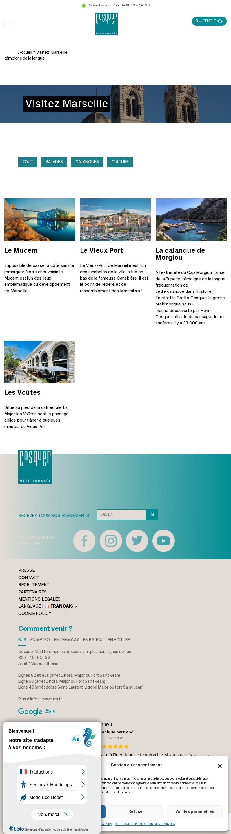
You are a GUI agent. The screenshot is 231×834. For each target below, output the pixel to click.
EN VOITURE (119, 640)
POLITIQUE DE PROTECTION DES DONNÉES (145, 824)
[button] (220, 765)
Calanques (87, 162)
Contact (28, 578)
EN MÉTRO (40, 640)
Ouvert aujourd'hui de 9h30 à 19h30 (119, 5)
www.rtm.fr (51, 699)
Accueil (25, 52)
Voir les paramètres (195, 812)
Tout (28, 162)
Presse (26, 570)
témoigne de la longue (24, 58)
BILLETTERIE (206, 21)
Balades (54, 162)
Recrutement (33, 585)
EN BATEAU (93, 640)
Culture (120, 162)
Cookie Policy (103, 824)
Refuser (136, 812)
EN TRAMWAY (66, 640)
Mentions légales (39, 599)
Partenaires (32, 592)
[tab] (22, 641)
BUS (22, 640)
